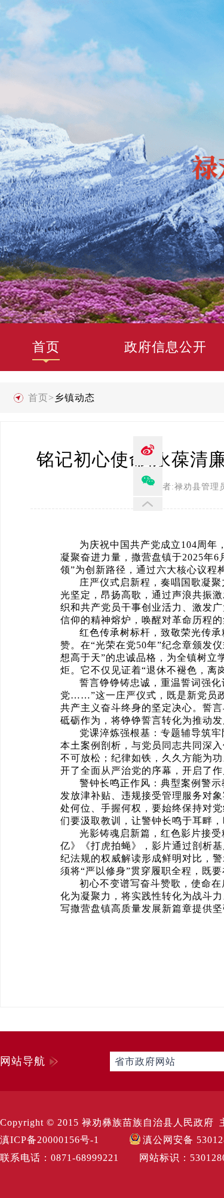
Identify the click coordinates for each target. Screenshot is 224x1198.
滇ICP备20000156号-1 (49, 1140)
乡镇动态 (74, 398)
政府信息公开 (165, 346)
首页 (46, 346)
